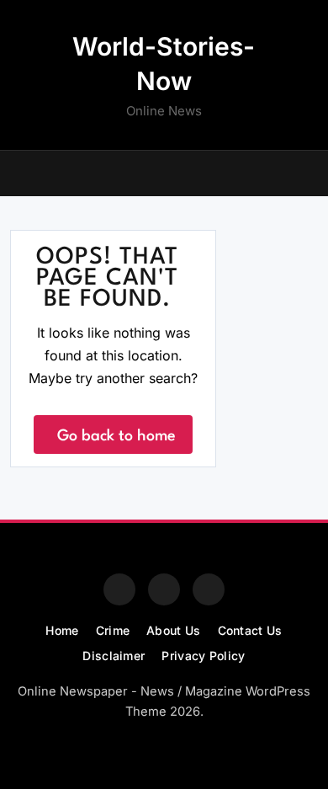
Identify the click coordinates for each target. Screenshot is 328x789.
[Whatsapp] (209, 589)
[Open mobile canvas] (17, 171)
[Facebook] (119, 589)
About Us (173, 630)
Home (61, 630)
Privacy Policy (203, 655)
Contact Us (250, 630)
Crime (113, 630)
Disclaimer (113, 655)
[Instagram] (164, 589)
